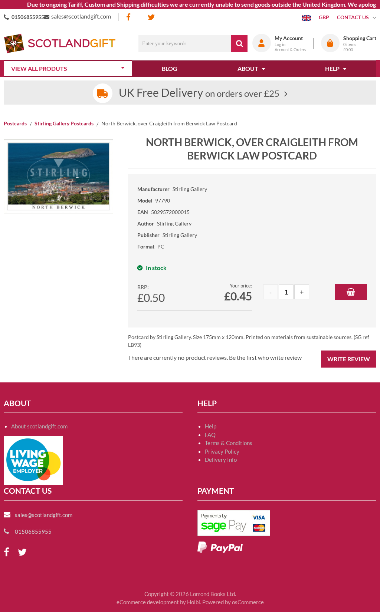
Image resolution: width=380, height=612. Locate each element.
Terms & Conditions (228, 443)
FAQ (210, 434)
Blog (169, 68)
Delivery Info (221, 459)
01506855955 (28, 17)
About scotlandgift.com (39, 426)
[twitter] (151, 17)
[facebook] (129, 17)
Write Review (348, 358)
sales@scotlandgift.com (81, 16)
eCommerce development (148, 602)
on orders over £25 (199, 93)
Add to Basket (351, 292)
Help (210, 426)
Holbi (193, 602)
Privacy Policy (222, 451)
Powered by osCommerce (233, 602)
